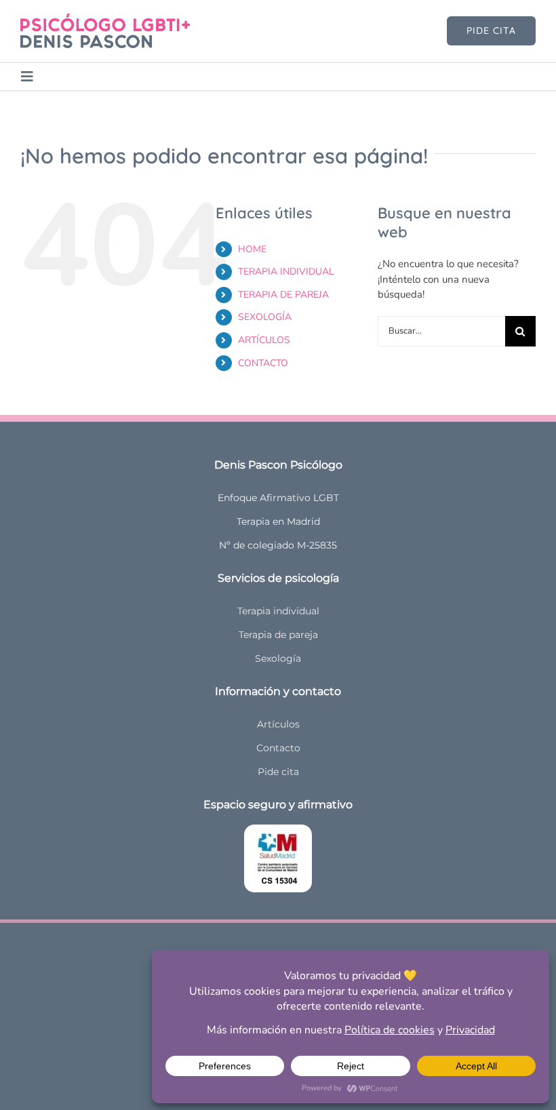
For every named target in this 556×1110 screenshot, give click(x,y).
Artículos (278, 724)
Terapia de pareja (278, 635)
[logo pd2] (105, 18)
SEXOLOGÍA (265, 317)
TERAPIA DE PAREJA (283, 294)
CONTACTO (263, 363)
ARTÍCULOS (264, 340)
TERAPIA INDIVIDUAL (286, 271)
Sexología (278, 658)
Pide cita (278, 772)
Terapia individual (278, 611)
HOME (252, 249)
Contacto (278, 748)
